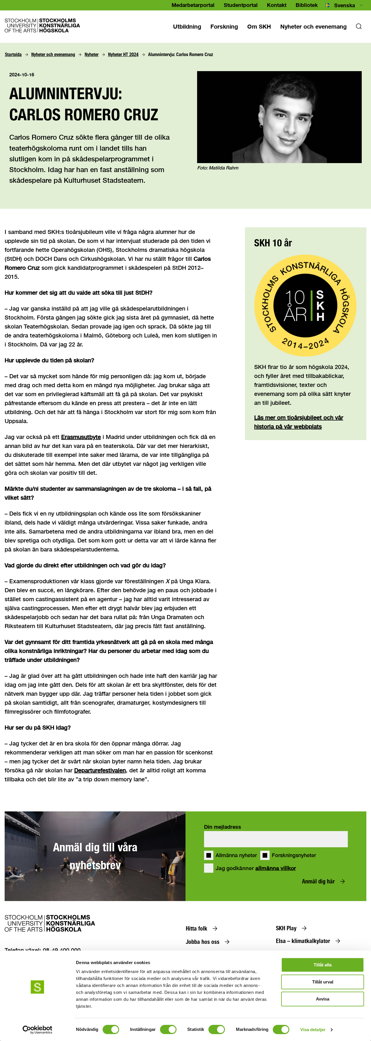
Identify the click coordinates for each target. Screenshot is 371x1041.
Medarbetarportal (193, 5)
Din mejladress (222, 827)
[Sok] (359, 28)
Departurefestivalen (100, 770)
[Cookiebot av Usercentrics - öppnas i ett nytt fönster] (37, 1029)
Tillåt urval (322, 981)
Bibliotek (307, 5)
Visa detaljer (312, 1029)
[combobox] (344, 5)
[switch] (168, 1029)
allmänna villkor (275, 868)
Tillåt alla (323, 964)
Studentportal (241, 5)
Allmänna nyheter (236, 855)
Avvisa (322, 998)
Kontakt (276, 5)
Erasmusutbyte (81, 436)
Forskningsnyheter (294, 855)
